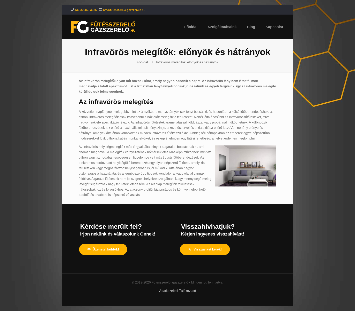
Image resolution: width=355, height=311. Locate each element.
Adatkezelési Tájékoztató (177, 291)
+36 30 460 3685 (86, 9)
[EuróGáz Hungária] (103, 27)
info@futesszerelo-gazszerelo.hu (124, 9)
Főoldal (142, 62)
